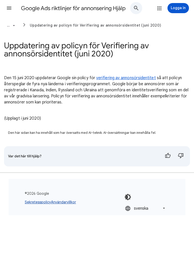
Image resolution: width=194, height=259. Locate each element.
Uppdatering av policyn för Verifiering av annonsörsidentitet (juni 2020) (95, 25)
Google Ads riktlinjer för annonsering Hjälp (73, 8)
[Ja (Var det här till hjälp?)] (168, 156)
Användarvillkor (63, 202)
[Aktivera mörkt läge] (128, 197)
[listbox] (145, 208)
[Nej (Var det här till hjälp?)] (181, 156)
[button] (9, 8)
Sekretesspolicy (38, 202)
